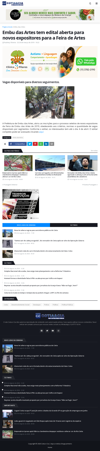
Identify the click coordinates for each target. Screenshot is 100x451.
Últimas (73, 225)
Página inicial (7, 27)
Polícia (46, 305)
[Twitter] (29, 144)
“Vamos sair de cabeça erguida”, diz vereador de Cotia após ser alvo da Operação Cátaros (49, 241)
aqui (41, 131)
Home (50, 447)
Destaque (36, 305)
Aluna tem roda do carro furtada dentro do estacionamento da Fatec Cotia (43, 251)
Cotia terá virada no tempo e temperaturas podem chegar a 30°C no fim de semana (36, 293)
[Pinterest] (35, 144)
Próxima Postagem (89, 185)
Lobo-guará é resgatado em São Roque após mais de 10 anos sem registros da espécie (47, 421)
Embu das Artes (19, 27)
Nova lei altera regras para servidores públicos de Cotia (36, 230)
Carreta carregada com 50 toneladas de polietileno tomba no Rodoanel (49, 174)
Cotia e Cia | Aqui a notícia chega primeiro (56, 444)
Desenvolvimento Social (20, 305)
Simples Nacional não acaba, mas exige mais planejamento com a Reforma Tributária (37, 271)
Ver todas (94, 151)
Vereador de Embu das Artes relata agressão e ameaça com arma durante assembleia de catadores (82, 175)
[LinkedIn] (46, 144)
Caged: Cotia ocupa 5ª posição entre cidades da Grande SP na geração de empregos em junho (50, 411)
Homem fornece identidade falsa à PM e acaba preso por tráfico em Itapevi (33, 278)
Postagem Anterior (10, 185)
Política (55, 305)
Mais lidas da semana (26, 225)
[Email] (51, 144)
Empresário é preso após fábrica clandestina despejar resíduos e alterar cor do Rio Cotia (14, 175)
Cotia (6, 305)
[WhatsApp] (40, 144)
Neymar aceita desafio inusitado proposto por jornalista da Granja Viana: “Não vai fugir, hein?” (41, 286)
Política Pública (67, 305)
